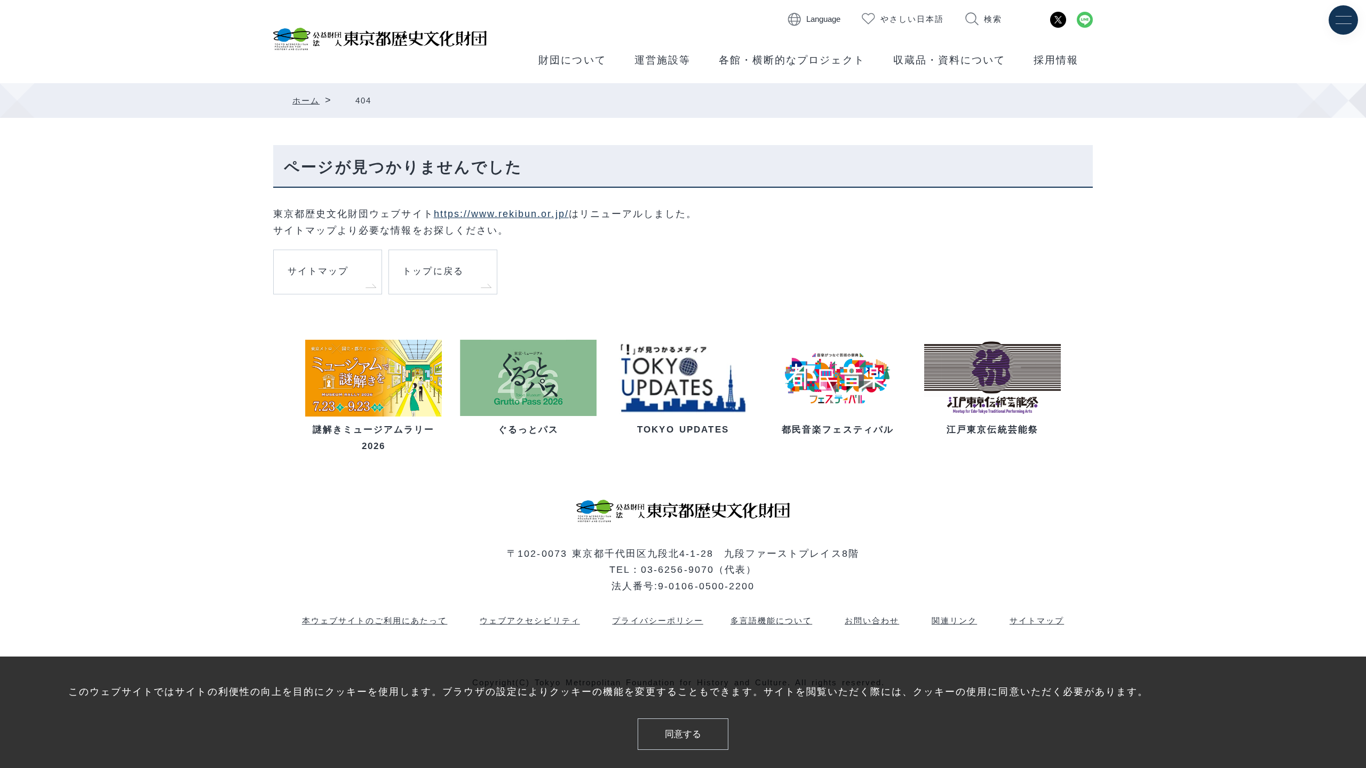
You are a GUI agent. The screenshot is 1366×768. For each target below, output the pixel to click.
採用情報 (1056, 60)
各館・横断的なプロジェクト (792, 60)
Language (823, 18)
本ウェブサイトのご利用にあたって (375, 620)
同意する (683, 734)
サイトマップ (318, 271)
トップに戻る (432, 271)
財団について (572, 60)
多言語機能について (771, 620)
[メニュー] (1343, 20)
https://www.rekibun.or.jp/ (501, 214)
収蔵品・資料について (949, 60)
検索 (993, 18)
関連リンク (954, 620)
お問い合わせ (872, 620)
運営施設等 (662, 60)
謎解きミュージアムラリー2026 (373, 438)
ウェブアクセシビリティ (529, 620)
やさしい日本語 (912, 18)
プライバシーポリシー (657, 620)
